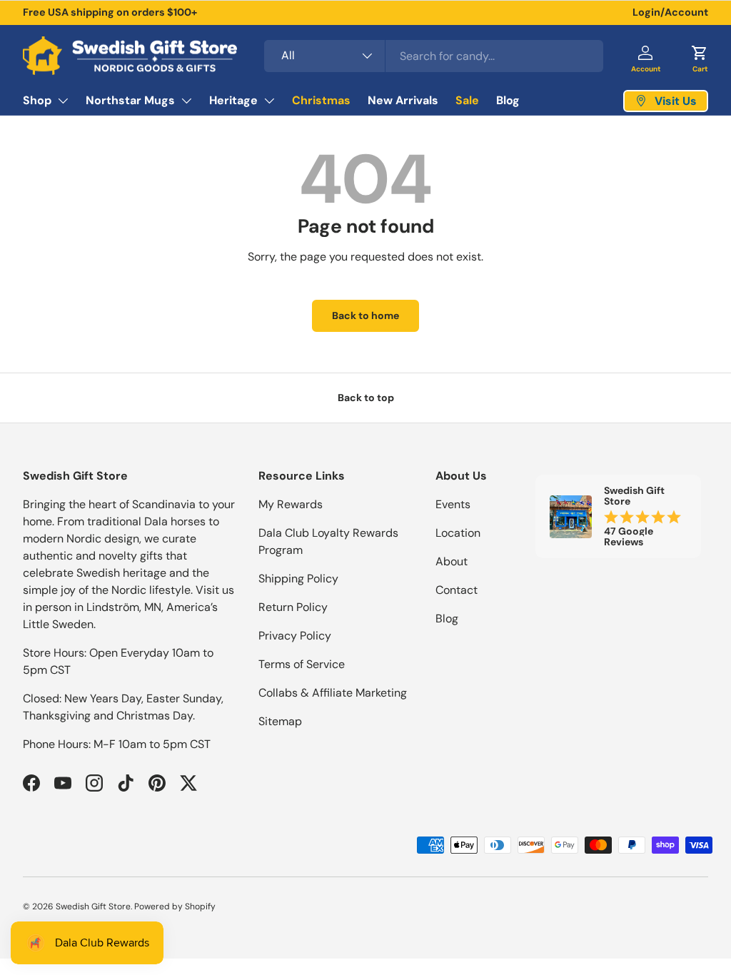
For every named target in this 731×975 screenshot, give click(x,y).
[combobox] (433, 56)
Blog (508, 100)
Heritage (233, 100)
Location (457, 532)
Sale (467, 100)
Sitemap (280, 721)
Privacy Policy (294, 635)
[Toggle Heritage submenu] (269, 100)
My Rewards (290, 504)
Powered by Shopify (175, 906)
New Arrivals (403, 100)
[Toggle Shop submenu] (62, 100)
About (451, 561)
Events (452, 504)
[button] (699, 55)
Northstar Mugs (130, 100)
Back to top (366, 397)
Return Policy (293, 607)
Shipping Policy (298, 578)
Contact (456, 589)
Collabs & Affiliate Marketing (332, 692)
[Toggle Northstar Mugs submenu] (186, 100)
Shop (37, 100)
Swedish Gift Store (93, 906)
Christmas (321, 100)
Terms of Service (301, 664)
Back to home (365, 315)
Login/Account (670, 12)
